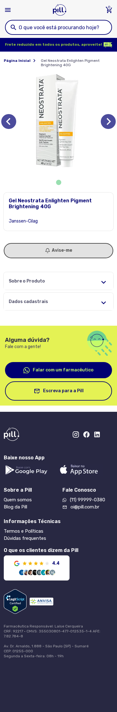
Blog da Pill (15, 507)
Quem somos (18, 500)
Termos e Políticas (23, 531)
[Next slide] (108, 121)
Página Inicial (17, 60)
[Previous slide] (8, 121)
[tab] (58, 182)
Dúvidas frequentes (25, 538)
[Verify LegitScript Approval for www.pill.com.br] (15, 601)
